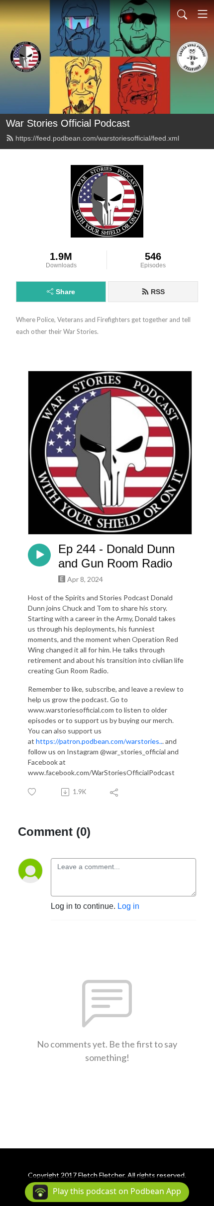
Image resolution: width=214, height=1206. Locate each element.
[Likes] (32, 792)
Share (65, 292)
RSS (158, 292)
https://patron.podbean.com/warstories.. (99, 741)
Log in (128, 906)
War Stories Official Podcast (68, 123)
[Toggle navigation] (202, 13)
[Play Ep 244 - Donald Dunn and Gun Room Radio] (39, 555)
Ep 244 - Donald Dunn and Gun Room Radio (116, 556)
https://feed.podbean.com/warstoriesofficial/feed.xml (97, 138)
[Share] (114, 792)
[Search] (182, 14)
